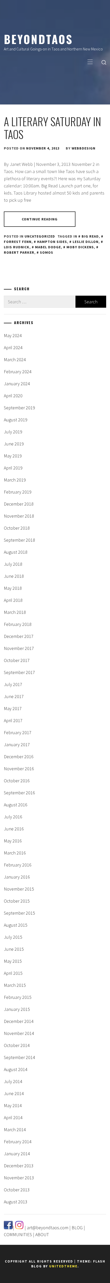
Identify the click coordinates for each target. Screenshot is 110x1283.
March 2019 (15, 480)
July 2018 (13, 564)
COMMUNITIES (18, 1234)
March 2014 (15, 1129)
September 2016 (19, 793)
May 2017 (13, 708)
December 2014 (19, 1021)
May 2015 (13, 961)
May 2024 (13, 335)
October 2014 (17, 1045)
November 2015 (19, 889)
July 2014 (13, 1081)
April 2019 (13, 468)
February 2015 (17, 997)
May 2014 (13, 1105)
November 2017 (19, 648)
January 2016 (17, 877)
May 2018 (13, 588)
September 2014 (19, 1057)
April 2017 (13, 720)
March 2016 (15, 853)
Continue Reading (40, 219)
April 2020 (13, 396)
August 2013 (15, 1202)
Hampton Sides (52, 241)
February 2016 (17, 865)
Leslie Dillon (85, 241)
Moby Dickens (80, 247)
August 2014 (15, 1069)
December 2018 (19, 504)
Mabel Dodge (48, 247)
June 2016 (14, 829)
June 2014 (14, 1093)
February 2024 (17, 372)
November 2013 (19, 1178)
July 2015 (13, 937)
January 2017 (17, 744)
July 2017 (13, 684)
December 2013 (19, 1166)
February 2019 (17, 492)
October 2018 (17, 528)
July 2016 (13, 817)
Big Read (90, 236)
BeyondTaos (38, 39)
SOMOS (46, 252)
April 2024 (13, 347)
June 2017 (14, 696)
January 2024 (17, 384)
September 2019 (19, 408)
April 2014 (13, 1117)
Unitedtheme (63, 1266)
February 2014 (17, 1142)
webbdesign (83, 148)
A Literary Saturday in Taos (52, 127)
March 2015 (15, 985)
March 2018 (15, 612)
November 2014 (19, 1033)
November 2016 (19, 769)
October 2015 (17, 901)
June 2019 (14, 444)
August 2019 (15, 420)
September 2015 (19, 913)
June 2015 (14, 949)
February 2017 (17, 732)
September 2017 (19, 672)
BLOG (77, 1228)
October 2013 (17, 1190)
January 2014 (17, 1154)
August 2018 (15, 552)
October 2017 (17, 660)
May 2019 (13, 456)
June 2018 (14, 576)
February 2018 (17, 624)
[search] (104, 62)
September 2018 (19, 540)
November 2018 (19, 516)
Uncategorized (40, 236)
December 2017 (19, 636)
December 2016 (19, 757)
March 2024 (15, 359)
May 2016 (13, 841)
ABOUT (42, 1234)
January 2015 (17, 1009)
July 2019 (13, 432)
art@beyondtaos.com (47, 1228)
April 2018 (13, 600)
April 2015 (13, 973)
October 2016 (17, 781)
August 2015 (15, 925)
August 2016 (15, 805)
